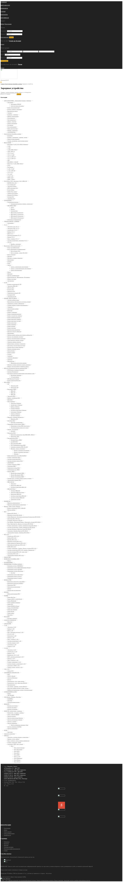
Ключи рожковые (11, 324)
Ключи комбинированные (13, 317)
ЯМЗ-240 (13, 394)
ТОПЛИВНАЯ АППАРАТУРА (11, 672)
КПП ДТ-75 (10, 233)
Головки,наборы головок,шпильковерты (17, 305)
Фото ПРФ (16, 754)
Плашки (9, 261)
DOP (8, 674)
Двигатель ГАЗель (11, 186)
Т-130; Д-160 (10, 169)
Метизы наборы (11, 510)
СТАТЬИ (3, 11)
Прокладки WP (14, 387)
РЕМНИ (6, 595)
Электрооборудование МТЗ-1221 (15, 555)
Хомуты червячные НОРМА (14, 726)
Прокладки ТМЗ (15, 436)
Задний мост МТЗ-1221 (13, 536)
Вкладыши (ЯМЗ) (11, 389)
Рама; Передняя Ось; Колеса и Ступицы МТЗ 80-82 (20, 524)
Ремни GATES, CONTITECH (14, 599)
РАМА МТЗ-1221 (11, 546)
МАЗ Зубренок (11, 401)
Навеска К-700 (11, 291)
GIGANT (13, 431)
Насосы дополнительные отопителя (16, 338)
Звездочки (10, 732)
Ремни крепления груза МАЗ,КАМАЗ (16, 455)
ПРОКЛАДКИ (7, 580)
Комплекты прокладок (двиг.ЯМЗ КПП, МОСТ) (23, 434)
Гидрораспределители (12, 202)
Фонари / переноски (12, 130)
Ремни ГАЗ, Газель (12, 191)
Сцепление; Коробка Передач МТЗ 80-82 (17, 531)
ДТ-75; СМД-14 (11, 156)
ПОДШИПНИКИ (8, 562)
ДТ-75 (5, 225)
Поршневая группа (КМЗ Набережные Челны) (19, 567)
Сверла (9, 265)
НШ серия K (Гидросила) (17, 216)
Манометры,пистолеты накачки (19, 363)
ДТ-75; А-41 (10, 153)
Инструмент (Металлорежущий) (12, 246)
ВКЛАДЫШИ (7, 142)
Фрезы (9, 272)
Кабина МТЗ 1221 (11, 538)
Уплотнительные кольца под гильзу (20, 427)
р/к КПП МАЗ (14, 441)
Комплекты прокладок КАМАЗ (15, 583)
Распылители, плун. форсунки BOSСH (17, 683)
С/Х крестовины (15, 377)
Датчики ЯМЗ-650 (15, 490)
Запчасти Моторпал (12, 677)
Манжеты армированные (13, 503)
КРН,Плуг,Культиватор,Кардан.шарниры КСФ (15, 368)
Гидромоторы (14, 211)
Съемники (10, 356)
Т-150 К (6, 648)
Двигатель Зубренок (16, 403)
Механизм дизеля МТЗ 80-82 (14, 515)
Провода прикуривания (13, 139)
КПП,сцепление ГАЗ (12, 188)
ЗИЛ (8, 160)
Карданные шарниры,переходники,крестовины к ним (20, 373)
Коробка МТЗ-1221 (12, 539)
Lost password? (5, 37)
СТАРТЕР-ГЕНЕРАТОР (10, 620)
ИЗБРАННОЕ (4, 8)
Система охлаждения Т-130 (14, 641)
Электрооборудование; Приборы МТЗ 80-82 (18, 532)
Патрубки (9, 700)
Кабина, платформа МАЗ (13, 398)
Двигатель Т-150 (11, 649)
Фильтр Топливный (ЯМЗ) (17, 476)
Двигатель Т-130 (11, 627)
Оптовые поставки (8, 847)
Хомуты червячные (12, 723)
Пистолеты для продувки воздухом (16, 345)
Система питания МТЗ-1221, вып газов (17, 552)
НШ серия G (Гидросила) (17, 214)
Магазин (6, 845)
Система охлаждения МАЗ (14, 459)
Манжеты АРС (14, 419)
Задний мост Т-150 (12, 651)
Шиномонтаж (10, 361)
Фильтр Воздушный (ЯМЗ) (17, 473)
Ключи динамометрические (14, 314)
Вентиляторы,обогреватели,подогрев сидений (19, 301)
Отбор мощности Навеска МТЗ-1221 (16, 543)
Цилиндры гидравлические (14, 219)
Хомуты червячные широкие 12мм (19, 725)
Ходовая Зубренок (15, 415)
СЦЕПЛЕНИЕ (7, 623)
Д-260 (8, 148)
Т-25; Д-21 (10, 172)
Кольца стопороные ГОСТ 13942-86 (16, 508)
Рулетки (9, 354)
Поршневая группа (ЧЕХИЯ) (14, 569)
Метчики (9, 256)
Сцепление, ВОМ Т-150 (13, 665)
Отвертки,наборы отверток (14, 342)
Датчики (9, 113)
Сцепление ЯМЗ (11, 466)
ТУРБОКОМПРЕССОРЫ (10, 691)
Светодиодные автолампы (17, 106)
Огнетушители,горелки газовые (15, 340)
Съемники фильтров (12, 357)
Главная (3, 84)
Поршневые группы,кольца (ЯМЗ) (16, 424)
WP (8, 384)
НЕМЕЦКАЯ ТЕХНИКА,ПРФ (11, 559)
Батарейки (10, 135)
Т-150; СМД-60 (11, 170)
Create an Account (15, 41)
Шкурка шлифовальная (13, 275)
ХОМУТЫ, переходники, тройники (13, 711)
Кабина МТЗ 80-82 (12, 513)
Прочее (9, 588)
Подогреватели (11, 118)
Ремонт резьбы (11, 352)
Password (3, 34)
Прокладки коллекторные (13, 587)
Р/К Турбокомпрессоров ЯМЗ (18, 445)
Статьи (5, 850)
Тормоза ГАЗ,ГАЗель (12, 193)
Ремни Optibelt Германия (13, 602)
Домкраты (9, 307)
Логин (20, 64)
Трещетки (9, 359)
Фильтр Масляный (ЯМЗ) (17, 475)
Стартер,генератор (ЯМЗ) (13, 464)
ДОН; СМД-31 (11, 151)
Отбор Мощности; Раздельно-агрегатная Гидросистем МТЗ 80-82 (23, 517)
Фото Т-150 (17, 756)
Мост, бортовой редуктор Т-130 (15, 632)
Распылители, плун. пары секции (15, 681)
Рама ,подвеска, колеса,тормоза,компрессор (18, 740)
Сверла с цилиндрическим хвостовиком (21, 268)
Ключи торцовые (11, 328)
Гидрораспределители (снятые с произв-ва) (22, 204)
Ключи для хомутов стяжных (14, 315)
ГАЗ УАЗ (13, 573)
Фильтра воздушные (12, 705)
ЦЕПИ (5, 730)
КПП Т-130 (10, 630)
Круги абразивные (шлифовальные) (16, 249)
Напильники (10, 259)
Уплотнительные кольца (13, 702)
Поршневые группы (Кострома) (15, 571)
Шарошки (9, 273)
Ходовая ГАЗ (10, 197)
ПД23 (8, 165)
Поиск (18, 94)
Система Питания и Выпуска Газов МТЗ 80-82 (19, 529)
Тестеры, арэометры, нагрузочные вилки (17, 141)
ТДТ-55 (9, 242)
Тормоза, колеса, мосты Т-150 (14, 667)
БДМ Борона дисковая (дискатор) (15, 370)
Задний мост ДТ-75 (12, 230)
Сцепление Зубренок (16, 412)
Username (4, 31)
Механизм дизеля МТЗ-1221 (14, 541)
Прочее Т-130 (10, 637)
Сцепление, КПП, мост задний (15, 744)
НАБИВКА (10, 698)
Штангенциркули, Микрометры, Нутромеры (18, 277)
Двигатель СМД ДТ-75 (13, 228)
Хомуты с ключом (11, 721)
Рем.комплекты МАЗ (12, 438)
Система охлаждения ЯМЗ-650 (18, 496)
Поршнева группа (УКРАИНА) (15, 566)
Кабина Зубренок (15, 406)
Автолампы (10, 102)
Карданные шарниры (16, 375)
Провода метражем (12, 123)
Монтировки (10, 333)
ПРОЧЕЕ (6, 592)
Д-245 (8, 146)
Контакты (6, 843)
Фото (12, 746)
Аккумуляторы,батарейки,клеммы (13, 84)
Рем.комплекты (11, 684)
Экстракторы (10, 280)
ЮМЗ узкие (10, 177)
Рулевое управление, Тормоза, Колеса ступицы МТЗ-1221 (21, 548)
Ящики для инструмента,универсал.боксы (18, 366)
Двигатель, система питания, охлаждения (17, 737)
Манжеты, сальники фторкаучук (15, 417)
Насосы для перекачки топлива (15, 336)
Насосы (9, 679)
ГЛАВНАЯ (4, 2)
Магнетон (9, 622)
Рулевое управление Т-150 (14, 662)
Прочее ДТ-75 (10, 237)
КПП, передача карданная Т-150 (15, 656)
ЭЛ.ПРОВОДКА (11, 132)
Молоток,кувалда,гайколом (14, 331)
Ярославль (10, 615)
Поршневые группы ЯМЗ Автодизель (20, 426)
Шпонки (16, 454)
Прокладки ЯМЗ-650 (16, 494)
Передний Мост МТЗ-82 (13, 518)
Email (2, 54)
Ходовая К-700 (11, 294)
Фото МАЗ (16, 751)
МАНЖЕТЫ (7, 501)
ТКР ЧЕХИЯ (10, 695)
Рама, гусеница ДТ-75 (13, 239)
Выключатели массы (12, 111)
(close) (2, 44)
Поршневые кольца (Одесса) (14, 576)
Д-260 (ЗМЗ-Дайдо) (12, 149)
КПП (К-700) (10, 287)
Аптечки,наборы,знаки (13, 300)
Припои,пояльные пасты (13, 349)
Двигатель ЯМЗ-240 (12, 286)
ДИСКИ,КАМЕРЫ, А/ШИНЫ (11, 221)
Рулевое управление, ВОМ (14, 742)
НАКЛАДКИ (7, 557)
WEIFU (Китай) (11, 676)
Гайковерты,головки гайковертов (15, 303)
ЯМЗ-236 (13, 391)
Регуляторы (10, 125)
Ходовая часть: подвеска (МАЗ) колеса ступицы (19, 478)
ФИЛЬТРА (6, 704)
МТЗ (5, 511)
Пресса (9, 560)
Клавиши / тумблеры (12, 114)
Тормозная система (15, 499)
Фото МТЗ (16, 753)
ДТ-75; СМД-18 (11, 158)
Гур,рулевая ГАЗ (11, 184)
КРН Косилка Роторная (13, 378)
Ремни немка (10, 613)
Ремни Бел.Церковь (12, 609)
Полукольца (10, 167)
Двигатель (13, 483)
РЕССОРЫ (6, 616)
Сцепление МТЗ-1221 (12, 553)
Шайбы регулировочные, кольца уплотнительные (19, 690)
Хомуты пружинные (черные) (14, 719)
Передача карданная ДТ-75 (14, 235)
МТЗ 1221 (6, 534)
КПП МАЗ (10, 399)
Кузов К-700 (10, 289)
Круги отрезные (11, 254)
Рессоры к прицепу (12, 618)
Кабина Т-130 (10, 629)
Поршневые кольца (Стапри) (14, 578)
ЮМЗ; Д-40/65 (11, 179)
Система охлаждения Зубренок (18, 410)
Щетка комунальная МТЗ (13, 594)
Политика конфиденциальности (12, 849)
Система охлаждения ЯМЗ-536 (18, 487)
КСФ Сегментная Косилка (13, 380)
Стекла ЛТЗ (10, 670)
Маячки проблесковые (12, 116)
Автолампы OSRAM (16, 104)
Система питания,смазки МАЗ (15, 461)
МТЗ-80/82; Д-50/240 (12, 162)
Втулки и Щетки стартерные (14, 109)
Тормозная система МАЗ (13, 468)
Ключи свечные (11, 326)
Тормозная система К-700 (13, 293)
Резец (8, 263)
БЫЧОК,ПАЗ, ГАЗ (12, 183)
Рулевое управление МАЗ (13, 457)
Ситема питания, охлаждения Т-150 (16, 663)
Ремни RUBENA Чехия (13, 606)
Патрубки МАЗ (11, 420)
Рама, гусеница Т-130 (12, 639)
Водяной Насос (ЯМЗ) (16, 440)
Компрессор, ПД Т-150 (13, 655)
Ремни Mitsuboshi (11, 601)
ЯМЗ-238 (13, 392)
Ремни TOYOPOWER (12, 608)
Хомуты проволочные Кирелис (15, 718)
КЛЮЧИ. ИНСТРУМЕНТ (10, 298)
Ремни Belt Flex (11, 597)
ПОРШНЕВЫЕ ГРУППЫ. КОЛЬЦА (13, 564)
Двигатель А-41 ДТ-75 (13, 226)
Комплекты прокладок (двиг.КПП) (16, 581)
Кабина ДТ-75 (11, 232)
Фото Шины (17, 760)
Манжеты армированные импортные (16, 504)
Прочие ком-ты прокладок (14, 590)
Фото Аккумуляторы (19, 747)
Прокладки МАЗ (11, 433)
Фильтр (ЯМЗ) (11, 471)
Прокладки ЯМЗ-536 (16, 485)
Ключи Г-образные (12, 312)
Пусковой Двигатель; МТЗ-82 (14, 520)
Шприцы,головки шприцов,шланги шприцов (19, 364)
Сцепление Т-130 (11, 644)
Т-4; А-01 (9, 174)
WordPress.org (7, 835)
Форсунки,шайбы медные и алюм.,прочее (17, 688)
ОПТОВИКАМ (5, 17)
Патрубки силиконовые (17, 422)
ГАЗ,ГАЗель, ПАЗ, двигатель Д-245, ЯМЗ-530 (15, 181)
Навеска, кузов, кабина (13, 739)
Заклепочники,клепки (12, 308)
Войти (2, 24)
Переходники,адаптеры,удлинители (16, 343)
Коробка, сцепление (16, 244)
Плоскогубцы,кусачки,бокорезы (15, 347)
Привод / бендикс (11, 121)
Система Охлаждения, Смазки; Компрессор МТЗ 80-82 (21, 527)
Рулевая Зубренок (15, 408)
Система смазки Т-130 (13, 642)
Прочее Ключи (11, 350)
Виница (13, 209)
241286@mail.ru (12, 780)
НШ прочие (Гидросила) (17, 212)
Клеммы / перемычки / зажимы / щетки (17, 137)
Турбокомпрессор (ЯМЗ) (13, 469)
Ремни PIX (10, 604)
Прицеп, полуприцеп (12, 429)
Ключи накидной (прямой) (14, 319)
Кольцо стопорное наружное (21, 452)
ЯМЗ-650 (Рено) (11, 489)
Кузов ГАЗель (10, 190)
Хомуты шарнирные (12, 728)
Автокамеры (10, 223)
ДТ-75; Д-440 (10, 155)
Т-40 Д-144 (10, 176)
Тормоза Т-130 (11, 646)
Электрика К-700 (11, 296)
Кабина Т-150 (10, 653)
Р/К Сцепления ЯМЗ (16, 443)
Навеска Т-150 (11, 658)
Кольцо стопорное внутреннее (21, 450)
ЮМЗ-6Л (6, 735)
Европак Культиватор (12, 371)
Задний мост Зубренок (16, 405)
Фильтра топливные (12, 709)
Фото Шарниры (18, 758)
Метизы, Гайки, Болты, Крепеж (12, 506)
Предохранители (11, 120)
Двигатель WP (14, 385)
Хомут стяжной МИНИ (13, 714)
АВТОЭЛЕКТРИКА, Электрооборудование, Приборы (17, 100)
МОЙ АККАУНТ (5, 5)
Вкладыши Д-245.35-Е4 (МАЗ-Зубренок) (17, 144)
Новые (9, 693)
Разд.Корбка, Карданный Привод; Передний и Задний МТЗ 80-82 (23, 522)
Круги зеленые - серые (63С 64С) (19, 252)
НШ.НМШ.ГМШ (11, 205)
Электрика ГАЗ (11, 198)
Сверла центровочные (16, 270)
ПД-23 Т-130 (10, 634)
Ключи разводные (11, 322)
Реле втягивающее (12, 127)
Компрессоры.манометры (13, 329)
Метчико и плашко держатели (14, 258)
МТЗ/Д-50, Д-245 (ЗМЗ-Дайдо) (15, 163)
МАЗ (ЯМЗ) (7, 382)
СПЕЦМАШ (10, 462)
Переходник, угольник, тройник (15, 712)
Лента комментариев (9, 833)
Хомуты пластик (11, 716)
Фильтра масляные (12, 707)
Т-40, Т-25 (6, 669)
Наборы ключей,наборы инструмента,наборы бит (19, 335)
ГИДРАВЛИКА (8, 200)
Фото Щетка (17, 761)
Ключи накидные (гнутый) (14, 321)
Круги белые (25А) (15, 251)
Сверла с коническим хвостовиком (19, 266)
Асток (12, 207)
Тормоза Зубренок (15, 413)
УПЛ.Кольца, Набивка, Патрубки (12, 697)
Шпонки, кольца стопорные (18, 448)
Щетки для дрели (11, 279)
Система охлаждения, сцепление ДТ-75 (17, 240)
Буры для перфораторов (13, 247)
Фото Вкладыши (18, 749)
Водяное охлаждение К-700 (14, 284)
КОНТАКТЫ (4, 14)
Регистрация (8, 24)
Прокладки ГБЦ (11, 585)
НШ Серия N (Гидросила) (17, 218)
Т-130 (5, 625)
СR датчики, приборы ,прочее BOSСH (17, 686)
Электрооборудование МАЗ (14, 480)
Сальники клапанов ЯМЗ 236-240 (19, 447)
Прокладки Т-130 (11, 635)
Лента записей (7, 831)
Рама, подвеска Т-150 (12, 660)
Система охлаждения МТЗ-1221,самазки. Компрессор (20, 550)
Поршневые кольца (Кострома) (15, 574)
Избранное (6, 842)
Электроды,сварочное (9, 733)
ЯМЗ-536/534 (10, 482)
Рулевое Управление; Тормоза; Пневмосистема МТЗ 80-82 (22, 525)
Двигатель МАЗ (11, 396)
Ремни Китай (10, 611)
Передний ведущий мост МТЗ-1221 (16, 545)
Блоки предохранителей (13, 107)
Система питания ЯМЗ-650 (17, 497)
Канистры (9, 310)
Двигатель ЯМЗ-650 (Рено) (17, 492)
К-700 (5, 282)
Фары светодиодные (12, 128)
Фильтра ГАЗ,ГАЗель (12, 195)
